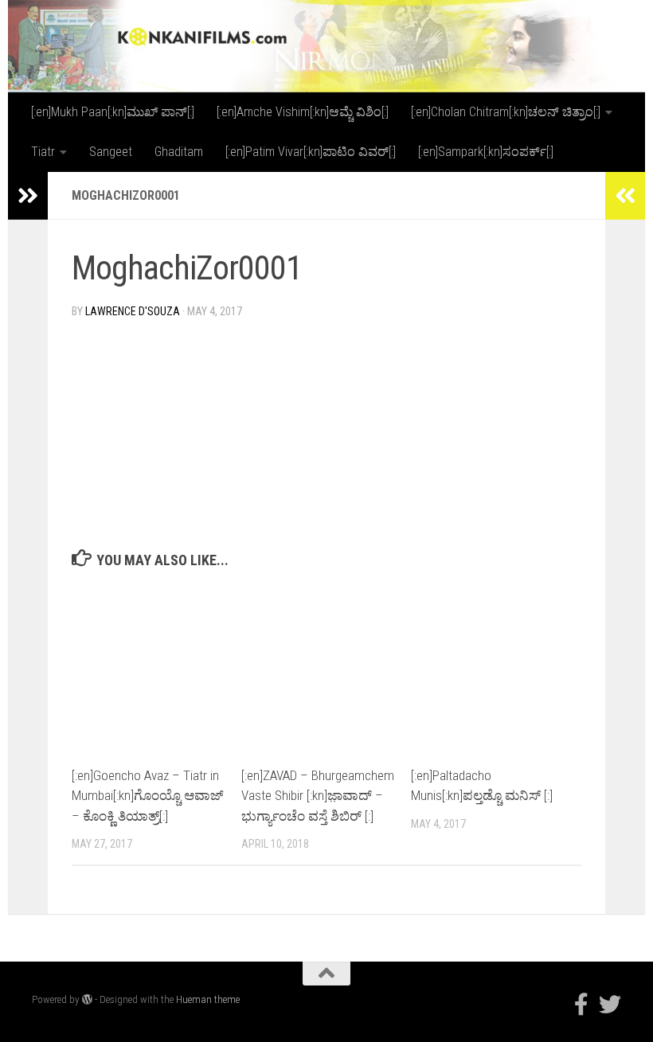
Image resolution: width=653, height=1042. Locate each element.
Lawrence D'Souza (132, 311)
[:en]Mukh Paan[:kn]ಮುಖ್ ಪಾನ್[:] (112, 111)
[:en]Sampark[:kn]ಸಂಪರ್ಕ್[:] (485, 151)
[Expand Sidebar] (28, 196)
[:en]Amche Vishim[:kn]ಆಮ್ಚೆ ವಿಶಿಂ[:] (303, 111)
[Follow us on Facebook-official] (581, 1004)
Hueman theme (208, 999)
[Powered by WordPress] (87, 999)
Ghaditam (178, 151)
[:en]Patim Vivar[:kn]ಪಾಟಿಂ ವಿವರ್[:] (310, 151)
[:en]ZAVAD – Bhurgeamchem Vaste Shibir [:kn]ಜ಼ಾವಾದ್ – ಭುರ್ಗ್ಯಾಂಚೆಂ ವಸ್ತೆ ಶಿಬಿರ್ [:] (317, 795)
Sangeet (110, 151)
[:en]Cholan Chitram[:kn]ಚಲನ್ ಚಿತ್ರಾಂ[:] (505, 111)
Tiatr (43, 151)
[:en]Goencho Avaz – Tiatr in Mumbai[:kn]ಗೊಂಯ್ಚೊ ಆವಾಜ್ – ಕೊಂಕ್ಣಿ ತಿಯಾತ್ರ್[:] (148, 795)
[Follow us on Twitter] (610, 1004)
